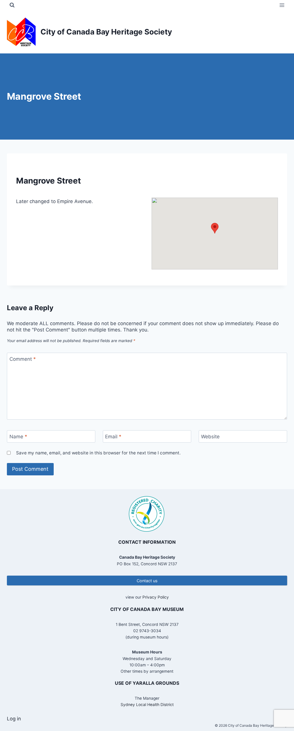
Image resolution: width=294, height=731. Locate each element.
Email (113, 436)
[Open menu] (281, 5)
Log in (14, 719)
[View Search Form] (12, 5)
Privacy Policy (155, 597)
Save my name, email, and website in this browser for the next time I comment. (98, 453)
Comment (22, 359)
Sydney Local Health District (147, 704)
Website (210, 436)
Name (18, 436)
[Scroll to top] (279, 708)
